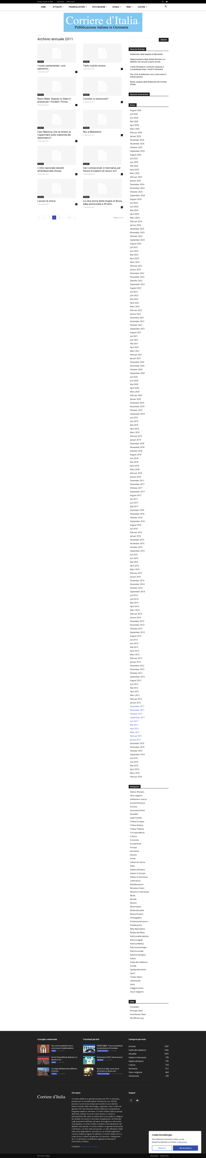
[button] (166, 7)
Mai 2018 (134, 462)
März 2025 (134, 173)
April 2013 (134, 651)
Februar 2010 (136, 776)
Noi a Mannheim (92, 131)
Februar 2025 (136, 177)
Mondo (133, 899)
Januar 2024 (135, 225)
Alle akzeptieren (185, 1148)
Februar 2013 (136, 658)
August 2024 (135, 199)
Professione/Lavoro (139, 921)
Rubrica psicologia (138, 947)
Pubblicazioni (136, 925)
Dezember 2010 (137, 743)
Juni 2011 (134, 721)
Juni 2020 (134, 380)
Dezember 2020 (137, 362)
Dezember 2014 (137, 580)
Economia (134, 840)
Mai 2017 (134, 506)
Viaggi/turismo (136, 988)
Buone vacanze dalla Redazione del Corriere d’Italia (148, 83)
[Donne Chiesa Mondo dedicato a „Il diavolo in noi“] (43, 1060)
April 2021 (134, 347)
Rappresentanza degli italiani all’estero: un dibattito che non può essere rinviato (147, 60)
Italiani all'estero (137, 869)
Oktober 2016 (136, 517)
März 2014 (134, 610)
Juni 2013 (134, 643)
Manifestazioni (136, 884)
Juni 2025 (134, 162)
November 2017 (137, 484)
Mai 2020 (134, 384)
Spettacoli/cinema (138, 969)
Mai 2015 (134, 562)
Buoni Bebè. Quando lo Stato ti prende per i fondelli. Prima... (54, 100)
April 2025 (134, 169)
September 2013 (137, 632)
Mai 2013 (134, 647)
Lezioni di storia (46, 201)
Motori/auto (135, 906)
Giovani (133, 854)
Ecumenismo (135, 843)
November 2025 (137, 143)
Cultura (141, 7)
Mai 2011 (134, 725)
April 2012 (134, 691)
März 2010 (134, 773)
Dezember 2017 (137, 480)
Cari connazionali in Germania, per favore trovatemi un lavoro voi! (102, 169)
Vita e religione (98, 7)
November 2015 (137, 543)
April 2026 (134, 125)
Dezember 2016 (137, 510)
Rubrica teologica (138, 954)
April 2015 (134, 565)
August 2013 (135, 636)
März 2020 (134, 391)
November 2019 (137, 406)
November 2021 (137, 321)
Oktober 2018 (136, 451)
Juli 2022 (134, 291)
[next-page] (74, 217)
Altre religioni (136, 795)
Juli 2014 (134, 595)
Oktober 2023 (136, 236)
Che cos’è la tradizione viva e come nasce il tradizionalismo (148, 75)
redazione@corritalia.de (89, 1146)
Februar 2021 (136, 354)
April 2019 (134, 428)
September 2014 (137, 591)
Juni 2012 (134, 684)
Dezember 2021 (137, 317)
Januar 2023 (135, 269)
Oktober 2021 (136, 325)
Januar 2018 (135, 477)
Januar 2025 (135, 180)
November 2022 (137, 277)
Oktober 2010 (136, 750)
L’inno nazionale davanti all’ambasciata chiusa (50, 169)
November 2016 (137, 514)
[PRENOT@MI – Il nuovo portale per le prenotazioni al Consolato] (89, 1049)
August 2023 (135, 243)
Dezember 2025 (137, 140)
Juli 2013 (134, 639)
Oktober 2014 (136, 588)
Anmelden (134, 1007)
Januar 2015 (135, 576)
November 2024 (137, 188)
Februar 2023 (136, 266)
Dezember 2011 (137, 706)
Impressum (60, 2)
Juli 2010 (134, 758)
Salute (133, 958)
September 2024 (137, 195)
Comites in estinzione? (95, 98)
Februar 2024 (136, 221)
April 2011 (134, 728)
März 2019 (134, 432)
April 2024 (134, 214)
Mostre (133, 903)
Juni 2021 (134, 340)
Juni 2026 (134, 117)
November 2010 (137, 747)
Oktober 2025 (136, 147)
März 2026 (134, 129)
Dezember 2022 (137, 273)
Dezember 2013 (137, 621)
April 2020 (134, 388)
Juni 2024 (134, 206)
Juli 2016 (134, 528)
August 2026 (135, 110)
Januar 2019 (135, 440)
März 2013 (134, 654)
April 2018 (134, 465)
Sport (132, 973)
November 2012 (137, 669)
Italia (132, 866)
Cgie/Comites (136, 817)
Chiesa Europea (137, 821)
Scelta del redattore (138, 962)
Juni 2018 (134, 458)
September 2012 (137, 676)
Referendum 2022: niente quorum (110, 1057)
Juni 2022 (134, 295)
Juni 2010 (134, 762)
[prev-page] (39, 217)
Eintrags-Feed (136, 1010)
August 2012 (135, 680)
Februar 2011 (136, 736)
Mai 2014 (134, 602)
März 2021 (134, 351)
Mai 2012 (134, 688)
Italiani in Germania (138, 877)
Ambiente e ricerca (138, 799)
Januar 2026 (135, 136)
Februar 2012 (136, 699)
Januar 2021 (135, 358)
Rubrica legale (136, 940)
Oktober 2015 (136, 547)
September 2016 (137, 521)
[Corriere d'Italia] (103, 22)
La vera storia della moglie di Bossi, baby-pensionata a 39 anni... (103, 202)
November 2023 (137, 232)
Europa (133, 847)
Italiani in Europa (137, 873)
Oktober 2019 (136, 410)
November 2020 (137, 365)
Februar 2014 (136, 613)
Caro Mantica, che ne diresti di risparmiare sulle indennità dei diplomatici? (54, 134)
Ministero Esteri (137, 888)
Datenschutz (182, 1142)
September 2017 (137, 491)
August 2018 (135, 454)
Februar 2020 (136, 395)
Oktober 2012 (136, 673)
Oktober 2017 (136, 488)
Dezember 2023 (137, 228)
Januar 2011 (135, 739)
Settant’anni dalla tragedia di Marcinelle (146, 54)
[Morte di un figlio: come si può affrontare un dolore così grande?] (89, 1071)
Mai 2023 (134, 254)
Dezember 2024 (137, 184)
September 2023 (137, 240)
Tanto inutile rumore (94, 65)
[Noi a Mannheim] (103, 119)
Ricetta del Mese (137, 932)
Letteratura (135, 880)
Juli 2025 (134, 158)
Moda (132, 895)
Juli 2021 (134, 336)
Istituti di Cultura (137, 862)
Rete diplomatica (137, 929)
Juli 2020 (134, 377)
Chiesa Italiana (136, 825)
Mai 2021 (134, 343)
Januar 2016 (135, 536)
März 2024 (134, 217)
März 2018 (134, 469)
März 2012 (134, 695)
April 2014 (134, 606)
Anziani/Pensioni (137, 803)
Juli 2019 (134, 417)
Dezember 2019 (137, 402)
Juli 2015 (134, 554)
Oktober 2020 (136, 369)
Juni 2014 (134, 599)
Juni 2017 (134, 502)
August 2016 (135, 525)
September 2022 (137, 284)
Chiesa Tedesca (137, 829)
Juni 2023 (134, 251)
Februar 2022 (136, 310)
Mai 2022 (134, 299)
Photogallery (136, 917)
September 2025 (137, 151)
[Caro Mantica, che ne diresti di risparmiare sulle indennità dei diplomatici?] (57, 119)
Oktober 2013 (136, 628)
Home (43, 7)
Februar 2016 (136, 532)
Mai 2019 (134, 425)
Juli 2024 (134, 203)
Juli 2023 (134, 247)
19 (69, 218)
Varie (128, 7)
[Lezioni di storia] (57, 188)
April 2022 (134, 303)
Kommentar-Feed (138, 1014)
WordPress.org (137, 1018)
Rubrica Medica (137, 943)
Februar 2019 (136, 436)
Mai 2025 (134, 166)
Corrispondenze (137, 832)
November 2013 (137, 625)
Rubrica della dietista (139, 936)
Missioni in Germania (139, 892)
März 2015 (134, 569)
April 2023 (134, 258)
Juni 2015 (134, 558)
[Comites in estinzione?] (103, 86)
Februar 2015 (136, 573)
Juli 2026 (134, 114)
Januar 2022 (135, 314)
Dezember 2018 (137, 443)
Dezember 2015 (137, 539)
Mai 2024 (134, 210)
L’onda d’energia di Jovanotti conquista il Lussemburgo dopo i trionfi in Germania (147, 68)
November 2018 (137, 447)
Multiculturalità (137, 910)
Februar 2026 (136, 132)
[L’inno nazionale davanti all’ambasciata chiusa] (57, 155)
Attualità (57, 7)
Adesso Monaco (137, 792)
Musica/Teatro (136, 914)
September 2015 (137, 551)
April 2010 (134, 769)
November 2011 (137, 710)
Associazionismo (137, 810)
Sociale (115, 7)
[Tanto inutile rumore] (103, 53)
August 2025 (135, 154)
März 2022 (134, 306)
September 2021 (137, 328)
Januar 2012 (135, 702)
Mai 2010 (134, 765)
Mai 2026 (134, 121)
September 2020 (137, 373)
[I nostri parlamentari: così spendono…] (57, 53)
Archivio (40, 61)
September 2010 (137, 754)
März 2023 (134, 262)
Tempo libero (136, 977)
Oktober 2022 (136, 280)
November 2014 (137, 584)
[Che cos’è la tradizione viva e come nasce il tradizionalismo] (43, 1049)
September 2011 (137, 717)
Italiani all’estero (77, 7)
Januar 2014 (135, 617)
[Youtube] (167, 1)
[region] (175, 1142)
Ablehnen (162, 1148)
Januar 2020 (135, 399)
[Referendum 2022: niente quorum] (89, 1060)
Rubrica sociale (136, 951)
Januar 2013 (135, 662)
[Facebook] (163, 1)
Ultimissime (135, 980)
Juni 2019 (134, 421)
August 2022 (135, 288)
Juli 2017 (134, 499)
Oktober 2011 (136, 713)
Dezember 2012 (137, 665)
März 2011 (134, 732)
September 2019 (137, 414)
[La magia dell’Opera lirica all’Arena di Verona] (43, 1071)
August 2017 (135, 495)
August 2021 (135, 332)
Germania (134, 851)
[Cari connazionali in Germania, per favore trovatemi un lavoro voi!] (103, 155)
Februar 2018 (136, 473)
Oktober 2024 (136, 191)
